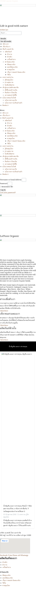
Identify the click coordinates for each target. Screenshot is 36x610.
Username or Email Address (10, 180)
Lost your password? (8, 192)
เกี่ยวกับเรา (6, 46)
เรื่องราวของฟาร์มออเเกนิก (16, 72)
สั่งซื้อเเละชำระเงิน (11, 90)
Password (3, 183)
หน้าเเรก (6, 44)
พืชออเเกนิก (11, 64)
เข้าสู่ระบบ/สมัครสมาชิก (10, 87)
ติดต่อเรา (5, 105)
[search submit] (0, 36)
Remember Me (7, 187)
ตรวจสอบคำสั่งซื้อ (11, 95)
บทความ (22, 514)
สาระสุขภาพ (9, 82)
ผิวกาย (9, 54)
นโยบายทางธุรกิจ (11, 100)
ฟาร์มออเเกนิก (10, 62)
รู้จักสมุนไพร (9, 80)
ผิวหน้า (9, 57)
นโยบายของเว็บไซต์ (9, 98)
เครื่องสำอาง (11, 59)
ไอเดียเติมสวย (9, 85)
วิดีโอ (9, 75)
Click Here (4, 311)
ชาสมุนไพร (11, 69)
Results (3, 38)
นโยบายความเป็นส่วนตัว (13, 103)
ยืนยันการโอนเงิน (11, 92)
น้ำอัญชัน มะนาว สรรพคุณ (18, 346)
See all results (6, 41)
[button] (18, 110)
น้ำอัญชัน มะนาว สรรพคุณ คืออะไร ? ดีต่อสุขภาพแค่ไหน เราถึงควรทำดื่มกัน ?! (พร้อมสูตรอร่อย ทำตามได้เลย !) (17, 509)
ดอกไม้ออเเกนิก (12, 67)
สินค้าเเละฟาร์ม (8, 49)
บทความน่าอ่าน (7, 77)
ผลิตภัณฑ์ (8, 52)
